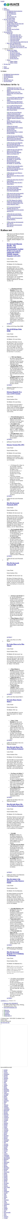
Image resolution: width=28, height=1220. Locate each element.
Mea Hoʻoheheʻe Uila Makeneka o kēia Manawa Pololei (15, 880)
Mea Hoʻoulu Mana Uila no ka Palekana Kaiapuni (15, 748)
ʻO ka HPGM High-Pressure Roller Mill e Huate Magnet (15, 109)
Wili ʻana (9, 15)
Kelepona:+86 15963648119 (11, 1003)
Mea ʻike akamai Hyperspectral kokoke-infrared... (14, 218)
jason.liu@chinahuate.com (10, 1007)
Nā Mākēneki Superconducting (14, 11)
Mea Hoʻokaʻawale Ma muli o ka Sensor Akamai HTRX (15, 169)
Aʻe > (5, 1000)
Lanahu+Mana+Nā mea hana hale (15, 23)
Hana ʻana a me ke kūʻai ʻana (17, 46)
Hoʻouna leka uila (5, 1022)
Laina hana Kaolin (14, 40)
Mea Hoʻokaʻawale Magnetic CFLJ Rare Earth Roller (14, 190)
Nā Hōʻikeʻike (13, 57)
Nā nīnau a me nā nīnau (16, 54)
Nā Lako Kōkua (11, 18)
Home (5, 8)
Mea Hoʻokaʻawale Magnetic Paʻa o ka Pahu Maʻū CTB (15, 146)
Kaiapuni (9, 30)
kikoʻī (10, 323)
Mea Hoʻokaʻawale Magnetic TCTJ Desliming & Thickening (15, 953)
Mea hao (9, 27)
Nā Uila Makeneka (11, 14)
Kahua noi (6, 68)
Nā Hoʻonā (9, 33)
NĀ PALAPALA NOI (9, 19)
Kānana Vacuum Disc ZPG (15, 445)
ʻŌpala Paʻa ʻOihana (12, 26)
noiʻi (8, 323)
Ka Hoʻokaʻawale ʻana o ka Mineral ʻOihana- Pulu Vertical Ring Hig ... (14, 122)
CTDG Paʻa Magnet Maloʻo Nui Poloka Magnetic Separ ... (15, 203)
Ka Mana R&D (14, 51)
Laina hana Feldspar (15, 39)
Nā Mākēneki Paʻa (11, 12)
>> (8, 1000)
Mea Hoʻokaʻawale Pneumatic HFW (13, 504)
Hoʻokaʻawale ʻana (11, 16)
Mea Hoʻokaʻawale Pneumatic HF (13, 564)
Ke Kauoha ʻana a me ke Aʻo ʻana (18, 47)
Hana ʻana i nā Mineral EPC (14, 43)
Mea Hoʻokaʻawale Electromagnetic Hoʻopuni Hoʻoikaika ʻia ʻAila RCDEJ (14, 162)
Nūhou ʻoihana (13, 61)
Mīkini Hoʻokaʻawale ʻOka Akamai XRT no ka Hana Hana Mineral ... (14, 93)
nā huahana (6, 9)
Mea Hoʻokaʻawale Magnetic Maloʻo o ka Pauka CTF (14, 153)
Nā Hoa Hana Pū (14, 58)
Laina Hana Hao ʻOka (15, 34)
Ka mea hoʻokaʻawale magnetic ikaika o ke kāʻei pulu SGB (14, 197)
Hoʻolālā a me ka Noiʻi (15, 44)
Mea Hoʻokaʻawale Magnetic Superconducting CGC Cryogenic (15, 139)
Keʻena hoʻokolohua (15, 53)
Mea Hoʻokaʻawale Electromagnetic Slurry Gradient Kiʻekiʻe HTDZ (15, 132)
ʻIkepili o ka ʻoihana (12, 50)
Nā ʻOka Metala (11, 21)
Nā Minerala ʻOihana (12, 22)
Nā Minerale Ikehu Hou (13, 25)
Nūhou (8, 60)
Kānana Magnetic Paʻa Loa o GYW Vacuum (14, 392)
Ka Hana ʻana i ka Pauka (13, 29)
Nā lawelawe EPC (8, 32)
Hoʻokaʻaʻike (7, 64)
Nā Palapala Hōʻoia (15, 55)
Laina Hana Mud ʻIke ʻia (16, 36)
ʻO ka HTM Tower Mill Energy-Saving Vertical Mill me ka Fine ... (15, 102)
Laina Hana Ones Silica (16, 37)
